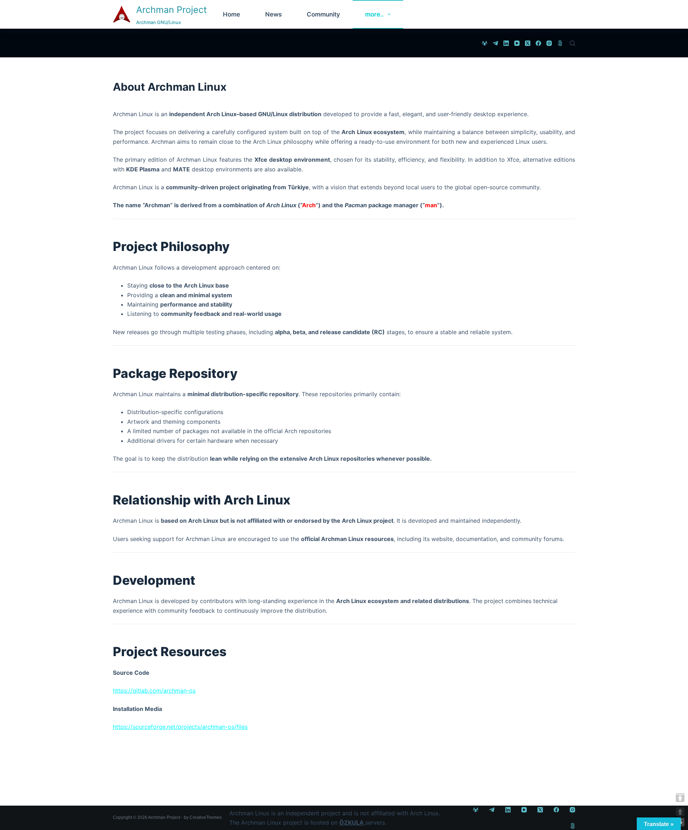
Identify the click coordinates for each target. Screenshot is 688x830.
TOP (680, 797)
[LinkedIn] (506, 43)
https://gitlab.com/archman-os (154, 690)
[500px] (560, 43)
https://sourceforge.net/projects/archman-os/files (180, 726)
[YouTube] (517, 43)
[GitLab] (484, 43)
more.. (374, 14)
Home (231, 14)
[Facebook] (538, 43)
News (273, 14)
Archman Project (171, 9)
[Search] (572, 43)
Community (323, 14)
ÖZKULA (352, 822)
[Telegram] (495, 43)
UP (680, 811)
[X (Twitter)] (527, 43)
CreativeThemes (206, 817)
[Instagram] (549, 43)
